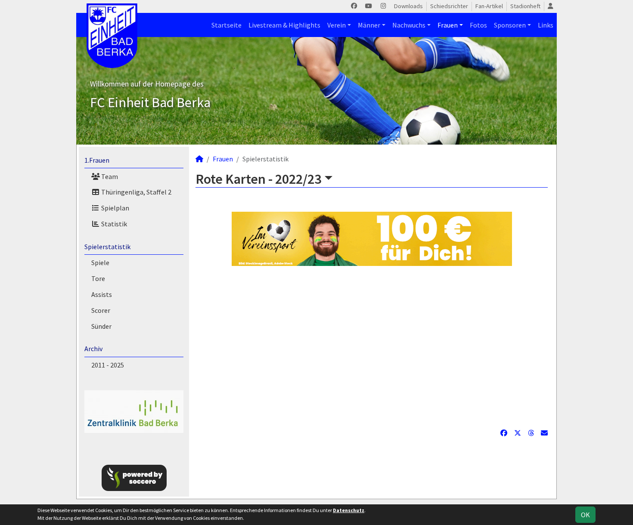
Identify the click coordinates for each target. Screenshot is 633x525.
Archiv (93, 348)
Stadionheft (525, 6)
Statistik (113, 223)
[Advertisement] (371, 347)
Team (109, 176)
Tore (98, 278)
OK (585, 514)
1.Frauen (96, 160)
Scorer (100, 310)
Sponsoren (510, 25)
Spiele (100, 262)
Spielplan (114, 208)
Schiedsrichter (449, 6)
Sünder (101, 326)
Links (545, 25)
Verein (336, 25)
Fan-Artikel (489, 6)
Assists (101, 294)
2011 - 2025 (107, 365)
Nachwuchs (408, 25)
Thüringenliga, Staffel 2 (135, 192)
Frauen (448, 25)
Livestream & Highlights (284, 25)
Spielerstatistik (107, 246)
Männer (369, 25)
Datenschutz (348, 510)
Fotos (478, 25)
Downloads (408, 6)
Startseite (226, 25)
